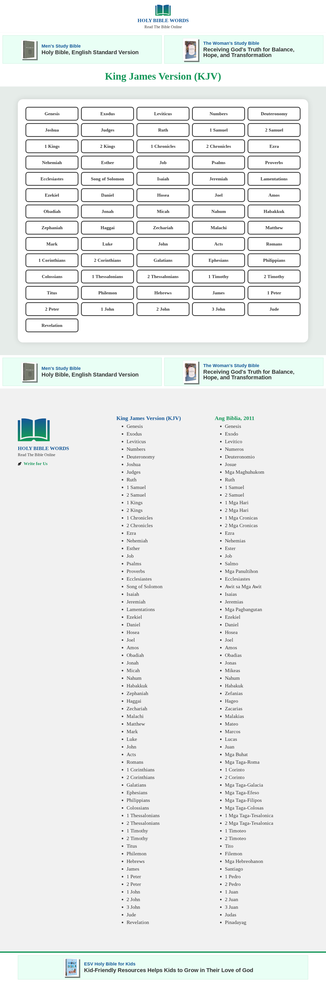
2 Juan (231, 899)
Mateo (231, 724)
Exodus (134, 434)
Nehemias (235, 540)
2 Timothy (137, 838)
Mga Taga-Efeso (242, 792)
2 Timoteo (235, 838)
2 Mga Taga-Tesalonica (249, 823)
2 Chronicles (140, 525)
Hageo (231, 701)
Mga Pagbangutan (243, 609)
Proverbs (136, 571)
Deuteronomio (240, 456)
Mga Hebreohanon (244, 861)
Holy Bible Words (163, 20)
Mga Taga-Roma (242, 762)
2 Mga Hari (237, 510)
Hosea (133, 632)
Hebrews (136, 861)
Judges (134, 472)
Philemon (136, 853)
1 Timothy (137, 830)
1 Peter (134, 876)
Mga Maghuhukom (244, 472)
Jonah (133, 663)
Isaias (231, 594)
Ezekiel (134, 617)
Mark (132, 731)
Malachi (135, 716)
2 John (133, 899)
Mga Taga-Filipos (243, 800)
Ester (230, 548)
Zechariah (137, 708)
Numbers (136, 449)
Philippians (138, 800)
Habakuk (234, 685)
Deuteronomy (141, 456)
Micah (133, 670)
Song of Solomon (144, 586)
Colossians (138, 808)
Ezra (131, 533)
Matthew (136, 724)
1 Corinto (234, 769)
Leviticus (136, 441)
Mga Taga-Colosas (244, 808)
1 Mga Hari (237, 502)
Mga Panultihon (241, 571)
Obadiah (135, 655)
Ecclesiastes (139, 579)
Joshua (134, 464)
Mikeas (232, 670)
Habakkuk (137, 685)
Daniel (133, 624)
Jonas (230, 663)
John (131, 746)
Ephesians (137, 792)
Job (130, 556)
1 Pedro (233, 876)
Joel (131, 640)
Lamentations (141, 609)
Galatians (136, 785)
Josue (230, 464)
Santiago (234, 869)
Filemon (233, 853)
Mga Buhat (236, 754)
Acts (131, 754)
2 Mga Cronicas (241, 525)
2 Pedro (233, 884)
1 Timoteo (235, 830)
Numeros (234, 449)
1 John (133, 891)
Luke (132, 739)
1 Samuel (136, 487)
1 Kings (135, 502)
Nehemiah (137, 540)
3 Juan (231, 907)
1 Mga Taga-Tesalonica (249, 815)
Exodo (231, 434)
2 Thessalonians (143, 823)
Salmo (231, 563)
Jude (131, 914)
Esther (133, 548)
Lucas (231, 739)
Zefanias (234, 693)
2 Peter (134, 884)
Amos (133, 647)
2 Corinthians (141, 777)
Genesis (135, 426)
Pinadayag (235, 922)
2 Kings (135, 510)
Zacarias (233, 708)
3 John (133, 907)
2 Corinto (234, 777)
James (133, 869)
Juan (229, 746)
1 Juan (231, 891)
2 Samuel (136, 495)
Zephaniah (137, 693)
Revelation (138, 922)
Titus (132, 846)
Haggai (134, 701)
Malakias (234, 716)
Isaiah (133, 594)
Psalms (134, 563)
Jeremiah (136, 601)
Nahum (134, 678)
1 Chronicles (140, 518)
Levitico (233, 441)
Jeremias (234, 601)
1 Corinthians (141, 769)
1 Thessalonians (143, 815)
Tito (229, 846)
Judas (230, 914)
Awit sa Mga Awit (243, 586)
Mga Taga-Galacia (244, 785)
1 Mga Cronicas (241, 518)
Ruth (132, 479)
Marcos (232, 731)
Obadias (233, 655)
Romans (135, 762)
